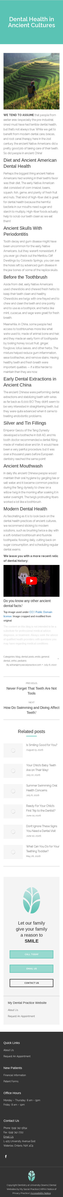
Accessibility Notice (41, 1193)
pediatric (22, 660)
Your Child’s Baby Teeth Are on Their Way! (41, 768)
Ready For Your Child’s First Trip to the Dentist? (40, 808)
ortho (14, 660)
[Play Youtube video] (31, 581)
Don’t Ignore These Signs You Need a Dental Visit (41, 828)
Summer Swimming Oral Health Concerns (41, 788)
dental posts (27, 656)
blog (18, 656)
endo (37, 656)
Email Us (8, 1136)
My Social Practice (29, 1189)
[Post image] (13, 750)
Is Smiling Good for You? (41, 745)
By (23, 664)
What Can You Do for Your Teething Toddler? (42, 849)
